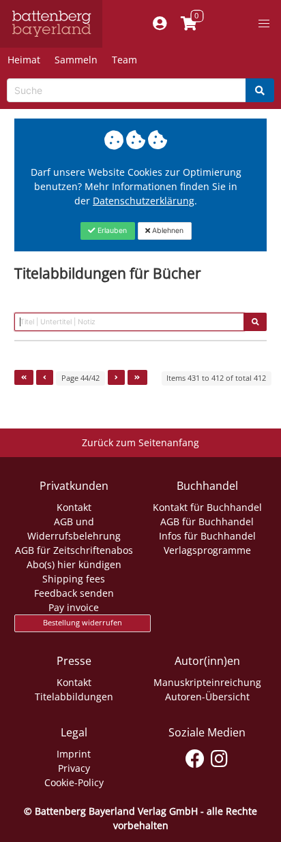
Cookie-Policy (74, 782)
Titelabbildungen (74, 696)
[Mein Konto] (159, 24)
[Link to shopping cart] (188, 24)
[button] (264, 24)
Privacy (74, 768)
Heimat (24, 59)
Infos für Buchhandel (207, 535)
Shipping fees (73, 578)
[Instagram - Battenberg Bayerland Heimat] (219, 756)
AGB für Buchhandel (207, 521)
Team (124, 59)
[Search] (260, 90)
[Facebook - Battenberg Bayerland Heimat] (195, 756)
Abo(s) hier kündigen (74, 564)
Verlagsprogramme (207, 550)
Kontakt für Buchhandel (207, 507)
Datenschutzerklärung (143, 200)
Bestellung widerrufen (82, 622)
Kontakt (74, 507)
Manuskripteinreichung (207, 682)
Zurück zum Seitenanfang (140, 442)
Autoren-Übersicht (207, 696)
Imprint (74, 753)
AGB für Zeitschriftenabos (74, 550)
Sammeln (76, 59)
